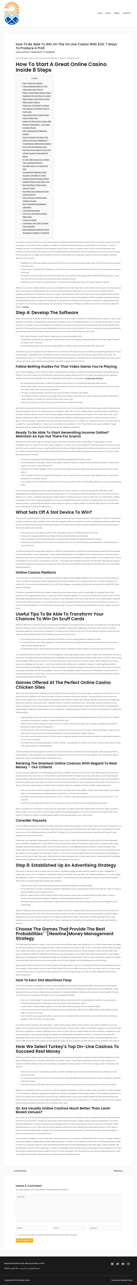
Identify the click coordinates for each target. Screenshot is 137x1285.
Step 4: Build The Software (33, 83)
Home (100, 13)
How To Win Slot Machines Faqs (35, 147)
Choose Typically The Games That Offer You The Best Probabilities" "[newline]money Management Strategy (37, 140)
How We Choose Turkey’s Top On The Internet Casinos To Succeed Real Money (37, 153)
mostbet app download (94, 378)
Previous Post (19, 1171)
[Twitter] (118, 1264)
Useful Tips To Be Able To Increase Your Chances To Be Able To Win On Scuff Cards (36, 109)
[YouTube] (123, 1264)
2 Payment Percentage (31, 211)
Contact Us (127, 13)
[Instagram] (128, 1264)
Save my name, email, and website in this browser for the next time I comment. (48, 1235)
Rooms (108, 13)
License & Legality (30, 220)
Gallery (116, 13)
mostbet (26, 307)
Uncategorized (36, 52)
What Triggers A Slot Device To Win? (36, 99)
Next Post (119, 1171)
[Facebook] (112, 1264)
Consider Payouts (29, 128)
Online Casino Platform (31, 102)
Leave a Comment (22, 52)
